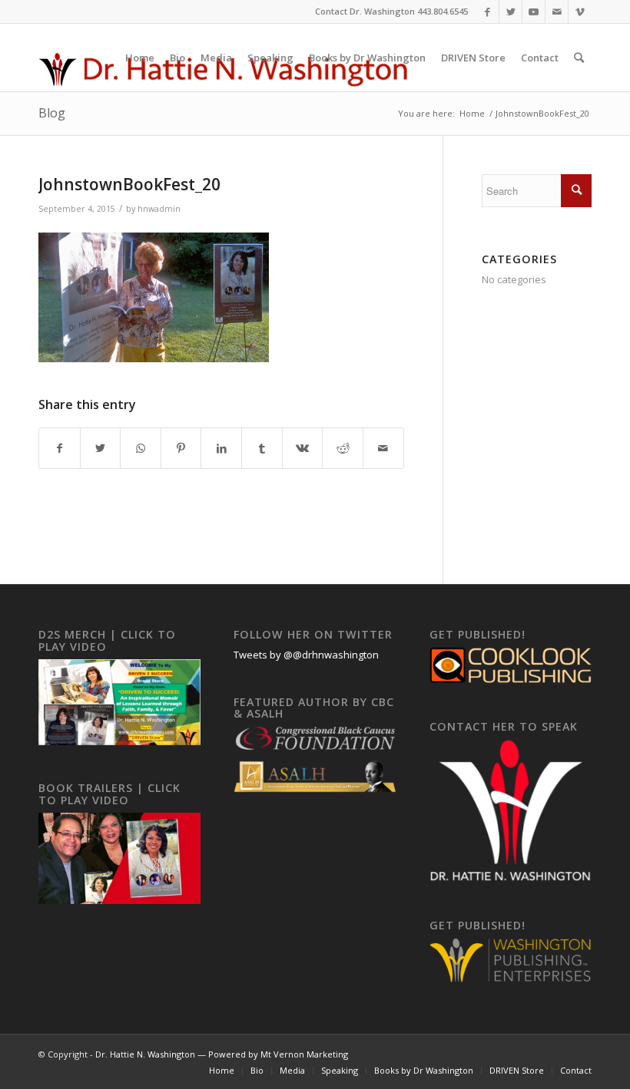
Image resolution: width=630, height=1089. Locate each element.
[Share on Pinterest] (181, 448)
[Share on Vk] (303, 448)
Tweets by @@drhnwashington (306, 655)
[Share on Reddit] (343, 448)
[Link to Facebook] (487, 11)
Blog (51, 112)
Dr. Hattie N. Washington (145, 1054)
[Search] (579, 57)
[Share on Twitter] (101, 448)
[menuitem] (140, 57)
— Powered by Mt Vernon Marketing (271, 1054)
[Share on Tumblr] (262, 448)
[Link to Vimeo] (580, 11)
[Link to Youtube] (533, 11)
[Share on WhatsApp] (141, 448)
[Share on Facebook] (59, 448)
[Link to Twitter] (510, 11)
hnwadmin (159, 208)
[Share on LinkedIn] (221, 448)
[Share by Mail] (383, 448)
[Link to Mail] (556, 11)
